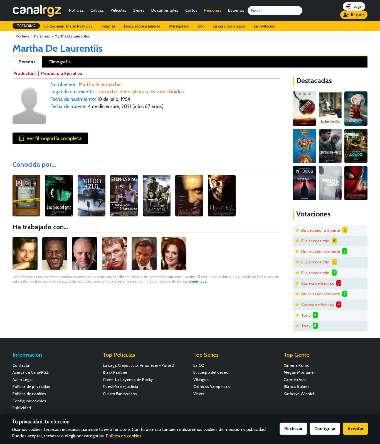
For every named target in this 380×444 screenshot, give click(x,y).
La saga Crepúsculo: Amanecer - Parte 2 (138, 365)
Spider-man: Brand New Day (68, 26)
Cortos (191, 10)
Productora (25, 73)
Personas (212, 10)
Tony (305, 315)
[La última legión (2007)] (157, 195)
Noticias (76, 10)
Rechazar (293, 428)
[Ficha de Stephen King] (25, 253)
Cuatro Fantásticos (120, 393)
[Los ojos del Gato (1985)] (59, 195)
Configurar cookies (29, 400)
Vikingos (201, 379)
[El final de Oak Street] (330, 183)
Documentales (165, 10)
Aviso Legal (23, 379)
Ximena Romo (297, 365)
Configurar (324, 428)
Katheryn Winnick (299, 393)
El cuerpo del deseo (211, 372)
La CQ (198, 365)
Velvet (198, 393)
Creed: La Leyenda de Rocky (128, 379)
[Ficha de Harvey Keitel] (144, 253)
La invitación (265, 26)
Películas (119, 10)
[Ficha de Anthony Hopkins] (84, 253)
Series (139, 10)
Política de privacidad (31, 386)
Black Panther (115, 372)
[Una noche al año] (355, 146)
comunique (197, 281)
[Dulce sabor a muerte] (355, 108)
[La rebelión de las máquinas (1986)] (124, 195)
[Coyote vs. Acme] (304, 108)
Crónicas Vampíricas (211, 386)
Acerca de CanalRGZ (31, 372)
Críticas (97, 10)
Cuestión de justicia (120, 386)
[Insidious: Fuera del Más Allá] (304, 183)
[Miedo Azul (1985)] (91, 195)
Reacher (108, 26)
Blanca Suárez (297, 386)
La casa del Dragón (229, 26)
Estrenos (236, 10)
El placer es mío (315, 240)
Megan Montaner (299, 372)
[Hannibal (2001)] (189, 195)
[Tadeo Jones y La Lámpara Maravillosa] (304, 146)
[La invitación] (330, 108)
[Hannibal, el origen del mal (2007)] (222, 195)
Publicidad (22, 407)
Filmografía (59, 61)
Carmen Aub (295, 379)
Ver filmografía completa (54, 138)
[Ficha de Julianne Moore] (173, 253)
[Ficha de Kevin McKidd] (114, 253)
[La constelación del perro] (330, 146)
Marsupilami (179, 26)
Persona (27, 61)
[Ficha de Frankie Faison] (54, 253)
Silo (201, 26)
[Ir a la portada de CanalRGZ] (37, 11)
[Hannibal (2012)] (26, 195)
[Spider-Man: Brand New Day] (355, 183)
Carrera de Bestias (317, 283)
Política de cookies (29, 393)
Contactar (22, 365)
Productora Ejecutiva (61, 73)
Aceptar (355, 428)
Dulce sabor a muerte (142, 26)
